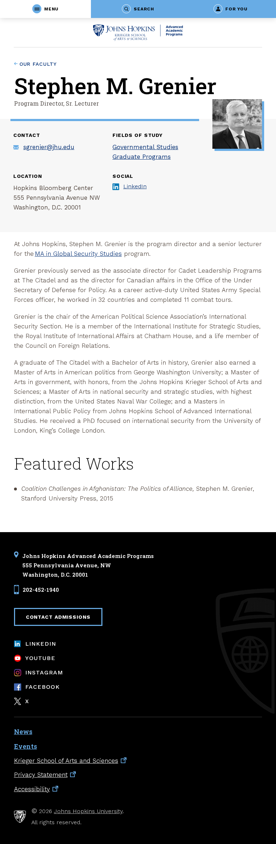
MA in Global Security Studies (78, 253)
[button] (45, 9)
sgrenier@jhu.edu (48, 147)
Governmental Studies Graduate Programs (145, 151)
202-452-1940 (41, 589)
